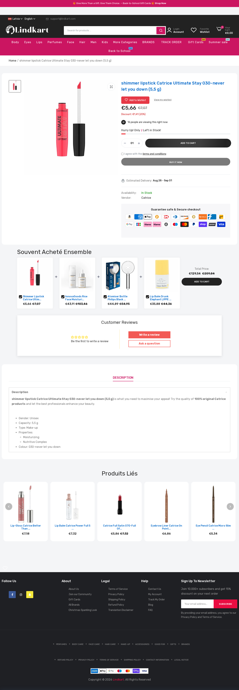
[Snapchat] (29, 594)
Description (123, 378)
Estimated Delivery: (139, 180)
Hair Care (110, 644)
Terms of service (109, 660)
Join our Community (80, 594)
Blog (150, 604)
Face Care (94, 644)
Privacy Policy (116, 594)
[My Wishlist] (5, 568)
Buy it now (175, 162)
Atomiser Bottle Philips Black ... (117, 298)
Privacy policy (86, 660)
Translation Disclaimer (120, 610)
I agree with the (145, 153)
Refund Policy (116, 604)
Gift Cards (74, 599)
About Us (74, 589)
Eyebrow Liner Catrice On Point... (166, 527)
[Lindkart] (27, 30)
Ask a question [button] (149, 343)
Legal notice (181, 660)
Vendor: (126, 197)
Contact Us (154, 589)
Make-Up (125, 644)
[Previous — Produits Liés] (8, 506)
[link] (232, 664)
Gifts (173, 644)
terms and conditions (154, 153)
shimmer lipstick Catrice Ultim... (33, 298)
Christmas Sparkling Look (83, 610)
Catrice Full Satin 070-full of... (119, 527)
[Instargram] (20, 594)
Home (12, 60)
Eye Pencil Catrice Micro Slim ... (213, 527)
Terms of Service (118, 589)
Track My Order (156, 599)
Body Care (77, 644)
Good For (160, 644)
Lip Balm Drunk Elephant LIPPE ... (160, 298)
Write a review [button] (149, 334)
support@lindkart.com (63, 18)
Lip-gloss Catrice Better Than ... (25, 527)
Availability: (128, 193)
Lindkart (118, 679)
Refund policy (65, 660)
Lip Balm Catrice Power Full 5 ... (72, 527)
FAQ (150, 610)
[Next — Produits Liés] (230, 506)
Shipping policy (132, 660)
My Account (155, 594)
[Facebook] (12, 594)
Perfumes (61, 644)
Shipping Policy (116, 599)
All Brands (74, 604)
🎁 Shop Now (159, 3)
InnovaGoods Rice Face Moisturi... (76, 298)
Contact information (157, 660)
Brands (185, 644)
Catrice (146, 197)
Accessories (142, 644)
